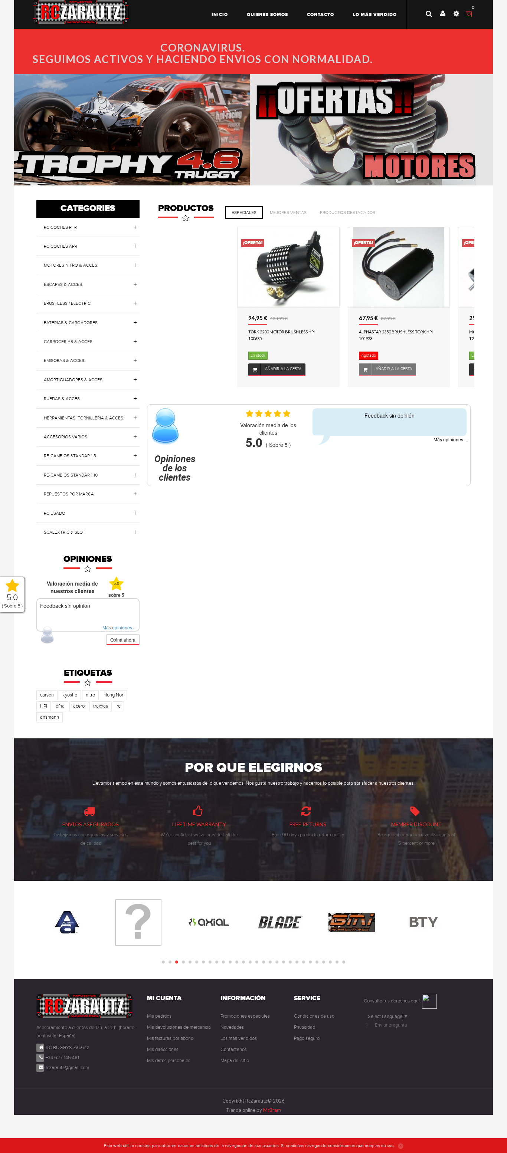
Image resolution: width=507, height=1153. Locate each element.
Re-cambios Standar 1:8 (70, 455)
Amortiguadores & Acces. (74, 379)
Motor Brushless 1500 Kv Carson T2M (414, 335)
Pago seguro (307, 1038)
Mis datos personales (168, 1061)
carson (47, 695)
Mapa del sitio (234, 1061)
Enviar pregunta (391, 1025)
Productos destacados (347, 212)
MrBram (272, 1110)
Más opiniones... (118, 627)
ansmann (49, 717)
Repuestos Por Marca (69, 494)
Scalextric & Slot (64, 532)
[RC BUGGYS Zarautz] (81, 12)
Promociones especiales (245, 1016)
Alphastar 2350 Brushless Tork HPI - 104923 (307, 335)
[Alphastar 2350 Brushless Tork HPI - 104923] (308, 267)
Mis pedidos (159, 1016)
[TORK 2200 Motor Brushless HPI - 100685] (198, 267)
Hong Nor (113, 695)
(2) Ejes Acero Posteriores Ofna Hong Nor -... (303, 503)
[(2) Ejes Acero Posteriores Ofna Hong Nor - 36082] (308, 436)
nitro (90, 695)
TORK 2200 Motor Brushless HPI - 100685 (192, 335)
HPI (43, 706)
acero (79, 706)
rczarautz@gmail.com (67, 1068)
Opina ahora (122, 639)
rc (118, 706)
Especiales (244, 212)
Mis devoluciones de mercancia (179, 1027)
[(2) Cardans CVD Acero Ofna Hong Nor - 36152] (198, 436)
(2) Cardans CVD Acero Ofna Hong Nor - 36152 (195, 503)
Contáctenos (233, 1049)
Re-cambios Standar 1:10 (71, 475)
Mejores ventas (288, 212)
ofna (60, 706)
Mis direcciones (163, 1049)
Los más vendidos (238, 1038)
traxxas (100, 706)
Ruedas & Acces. (62, 398)
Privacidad (304, 1027)
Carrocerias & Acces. (69, 341)
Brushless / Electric (67, 303)
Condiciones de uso (314, 1016)
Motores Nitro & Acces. (71, 265)
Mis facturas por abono (170, 1038)
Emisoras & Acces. (64, 360)
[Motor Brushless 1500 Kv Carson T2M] (419, 267)
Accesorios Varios (65, 436)
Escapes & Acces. (63, 284)
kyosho (69, 695)
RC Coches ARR (60, 246)
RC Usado (54, 513)
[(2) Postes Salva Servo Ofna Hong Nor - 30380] (419, 436)
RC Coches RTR (60, 227)
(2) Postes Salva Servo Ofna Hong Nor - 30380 (415, 503)
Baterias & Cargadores (71, 322)
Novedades (232, 1027)
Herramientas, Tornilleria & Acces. (84, 418)
